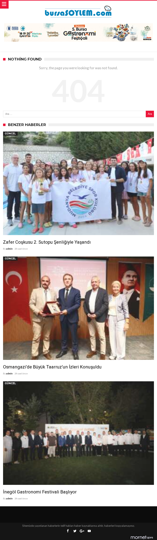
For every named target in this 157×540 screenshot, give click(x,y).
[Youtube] (89, 531)
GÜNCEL (10, 133)
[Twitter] (75, 531)
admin (9, 248)
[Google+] (82, 531)
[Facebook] (67, 531)
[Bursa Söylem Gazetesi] (78, 5)
